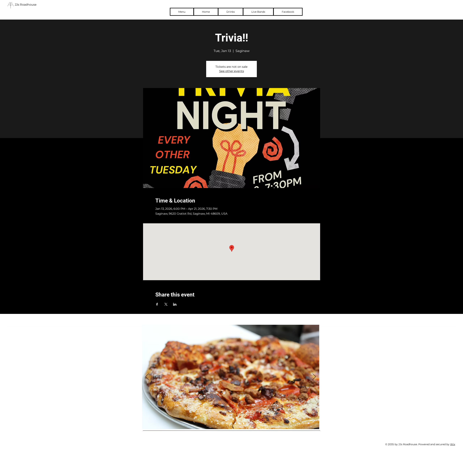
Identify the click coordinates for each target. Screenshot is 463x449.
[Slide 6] (239, 423)
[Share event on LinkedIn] (175, 304)
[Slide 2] (222, 423)
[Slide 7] (243, 423)
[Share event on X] (166, 304)
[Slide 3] (227, 423)
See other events (231, 71)
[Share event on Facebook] (157, 304)
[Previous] (147, 376)
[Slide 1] (217, 423)
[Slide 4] (231, 423)
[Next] (314, 376)
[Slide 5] (235, 423)
